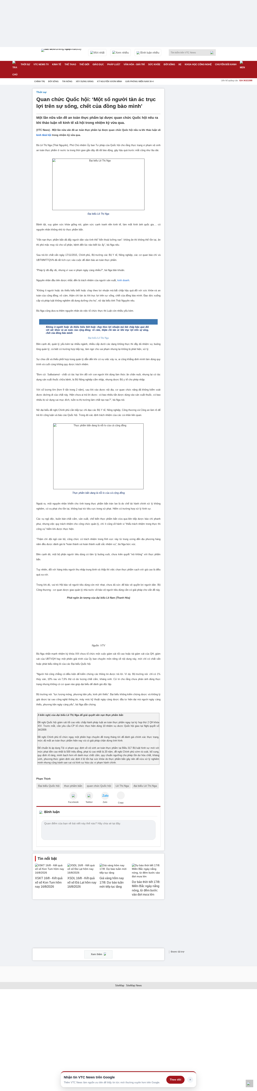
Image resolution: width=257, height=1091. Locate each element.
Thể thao (70, 64)
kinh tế (40, 135)
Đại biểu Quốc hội (48, 785)
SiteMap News (134, 985)
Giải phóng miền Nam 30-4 (139, 81)
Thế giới (84, 64)
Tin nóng (67, 81)
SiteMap (119, 985)
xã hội (47, 135)
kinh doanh (123, 280)
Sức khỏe (154, 64)
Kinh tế (56, 64)
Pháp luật (113, 64)
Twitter (89, 802)
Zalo (105, 802)
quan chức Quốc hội (99, 785)
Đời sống (169, 64)
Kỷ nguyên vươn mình (109, 81)
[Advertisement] (196, 145)
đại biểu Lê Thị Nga (145, 785)
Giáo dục (98, 64)
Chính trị (39, 81)
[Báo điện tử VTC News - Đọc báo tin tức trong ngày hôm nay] (62, 54)
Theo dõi (175, 1079)
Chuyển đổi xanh (225, 64)
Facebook (73, 802)
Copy (121, 802)
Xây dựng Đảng (85, 81)
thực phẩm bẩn (73, 785)
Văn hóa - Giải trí (134, 64)
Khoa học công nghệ (198, 64)
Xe (179, 64)
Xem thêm (97, 954)
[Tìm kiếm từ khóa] (213, 52)
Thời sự (25, 64)
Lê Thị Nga (122, 785)
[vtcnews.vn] (73, 796)
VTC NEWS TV (41, 64)
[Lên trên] (249, 1083)
